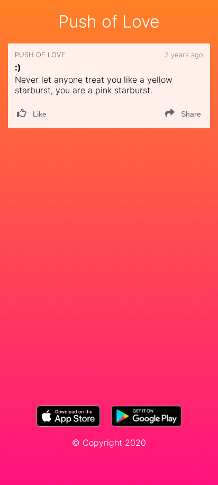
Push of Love (109, 21)
